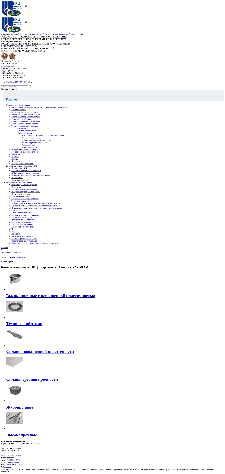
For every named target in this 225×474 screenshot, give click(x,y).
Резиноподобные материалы (24, 185)
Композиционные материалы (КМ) (21, 166)
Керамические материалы (22, 227)
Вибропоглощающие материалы (25, 192)
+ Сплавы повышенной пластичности (38, 140)
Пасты (14, 231)
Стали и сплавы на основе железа (26, 121)
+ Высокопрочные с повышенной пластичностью (43, 135)
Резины (14, 210)
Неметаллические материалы (19, 182)
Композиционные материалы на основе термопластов (35, 206)
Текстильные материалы (22, 224)
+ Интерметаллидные (26, 131)
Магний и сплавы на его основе (25, 114)
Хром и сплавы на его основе (24, 124)
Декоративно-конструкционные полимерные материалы (36, 208)
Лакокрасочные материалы (23, 220)
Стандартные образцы (21, 119)
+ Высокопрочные (29, 147)
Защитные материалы (21, 222)
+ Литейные (22, 128)
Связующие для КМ (20, 180)
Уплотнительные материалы (24, 189)
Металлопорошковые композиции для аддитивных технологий (39, 107)
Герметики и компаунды (22, 217)
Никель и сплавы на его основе (25, 149)
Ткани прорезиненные (21, 213)
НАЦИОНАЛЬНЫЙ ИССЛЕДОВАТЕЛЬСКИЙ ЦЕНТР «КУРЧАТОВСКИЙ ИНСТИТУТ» (42, 34)
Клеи (13, 229)
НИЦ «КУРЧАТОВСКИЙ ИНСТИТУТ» (19, 46)
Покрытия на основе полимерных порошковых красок (35, 203)
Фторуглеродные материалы (24, 241)
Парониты (16, 187)
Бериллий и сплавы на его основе (26, 152)
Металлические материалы (18, 105)
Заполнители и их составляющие (26, 215)
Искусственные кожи (20, 194)
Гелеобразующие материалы (24, 238)
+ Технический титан (31, 138)
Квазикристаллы (18, 110)
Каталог (11, 99)
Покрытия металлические (22, 163)
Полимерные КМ (19, 168)
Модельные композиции (22, 236)
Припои (15, 156)
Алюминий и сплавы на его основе (27, 112)
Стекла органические (20, 196)
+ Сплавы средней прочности (34, 142)
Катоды (14, 159)
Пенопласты (17, 177)
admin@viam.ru (14, 455)
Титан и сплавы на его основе (24, 126)
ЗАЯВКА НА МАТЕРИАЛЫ (19, 82)
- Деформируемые (25, 133)
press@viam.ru (14, 462)
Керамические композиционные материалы (30, 175)
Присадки (15, 234)
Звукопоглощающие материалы (25, 199)
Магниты (15, 154)
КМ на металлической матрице (25, 173)
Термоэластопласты (20, 201)
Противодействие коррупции (14, 68)
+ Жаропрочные (29, 145)
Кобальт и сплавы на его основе (25, 117)
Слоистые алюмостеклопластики (26, 170)
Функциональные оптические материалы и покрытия (35, 243)
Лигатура (15, 161)
